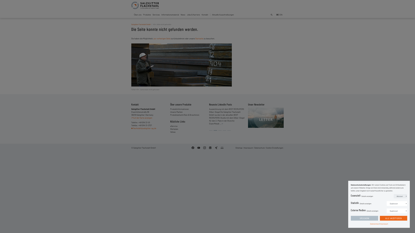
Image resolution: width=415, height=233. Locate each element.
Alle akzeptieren (393, 218)
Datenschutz (374, 224)
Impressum (384, 224)
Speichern (364, 218)
